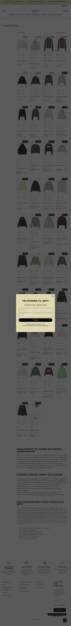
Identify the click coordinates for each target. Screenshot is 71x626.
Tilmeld (35, 320)
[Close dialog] (53, 296)
